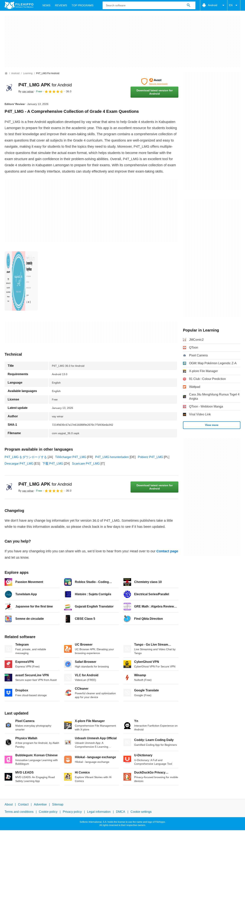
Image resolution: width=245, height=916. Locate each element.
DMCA (120, 811)
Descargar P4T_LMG (19, 463)
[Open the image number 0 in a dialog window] (21, 281)
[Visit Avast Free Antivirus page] (154, 81)
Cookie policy (48, 811)
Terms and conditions (19, 811)
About (9, 804)
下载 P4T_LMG (52, 463)
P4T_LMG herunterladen (112, 457)
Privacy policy (72, 811)
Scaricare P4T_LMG (86, 463)
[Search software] (188, 5)
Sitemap (57, 804)
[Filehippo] (19, 5)
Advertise (40, 804)
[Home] (6, 73)
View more (211, 424)
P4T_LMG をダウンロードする (26, 457)
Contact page (167, 551)
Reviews (61, 5)
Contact (23, 804)
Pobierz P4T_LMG (150, 457)
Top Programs (82, 5)
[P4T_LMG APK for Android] (9, 88)
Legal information (99, 811)
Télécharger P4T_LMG (70, 457)
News (46, 5)
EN (231, 5)
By (26, 91)
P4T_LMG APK (45, 84)
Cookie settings (141, 811)
